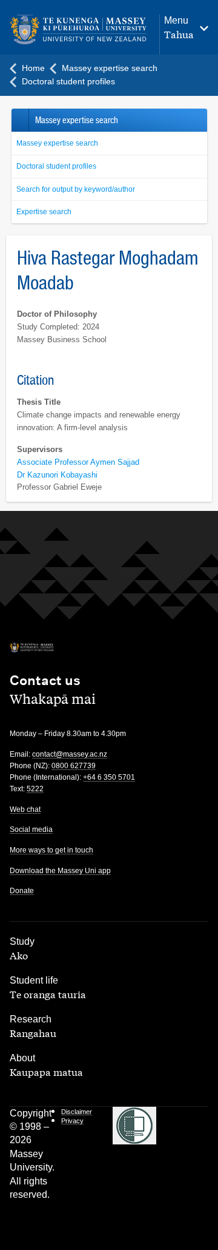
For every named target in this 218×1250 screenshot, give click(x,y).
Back (19, 120)
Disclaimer (76, 1111)
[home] (78, 30)
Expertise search (43, 212)
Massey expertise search (57, 143)
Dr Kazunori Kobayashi (57, 474)
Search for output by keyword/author (75, 189)
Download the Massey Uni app (60, 871)
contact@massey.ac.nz (69, 754)
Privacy (72, 1120)
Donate (22, 891)
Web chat (25, 809)
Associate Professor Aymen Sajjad (78, 462)
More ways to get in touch (51, 850)
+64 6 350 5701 (109, 777)
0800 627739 (73, 766)
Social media (31, 829)
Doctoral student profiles (56, 166)
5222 (35, 789)
